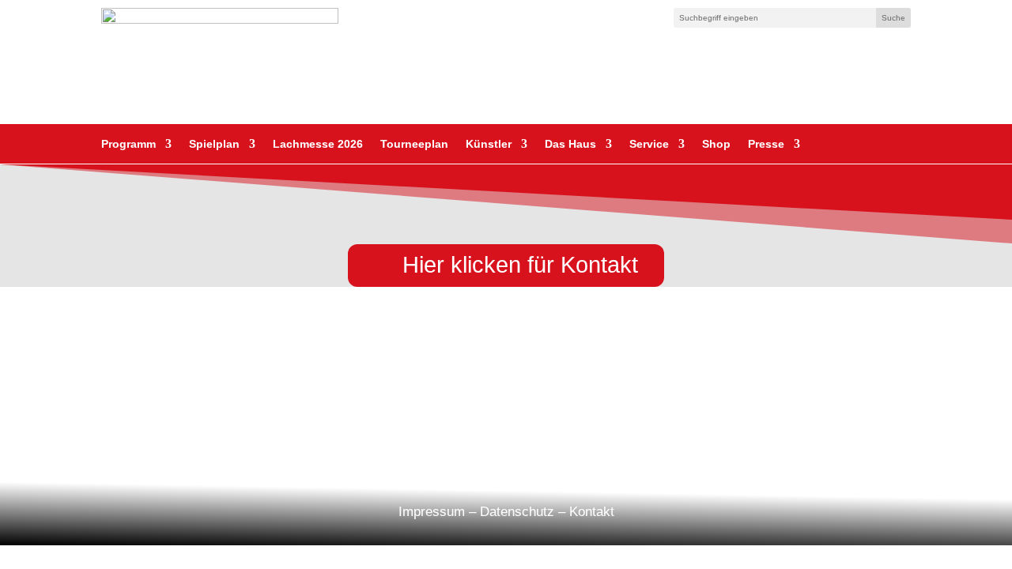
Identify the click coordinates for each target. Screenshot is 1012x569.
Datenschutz (517, 511)
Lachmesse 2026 (318, 144)
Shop (716, 144)
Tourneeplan (414, 144)
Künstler (489, 144)
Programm (128, 144)
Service (649, 144)
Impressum (431, 511)
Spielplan (214, 144)
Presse (766, 144)
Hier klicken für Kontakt (520, 264)
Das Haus (570, 144)
